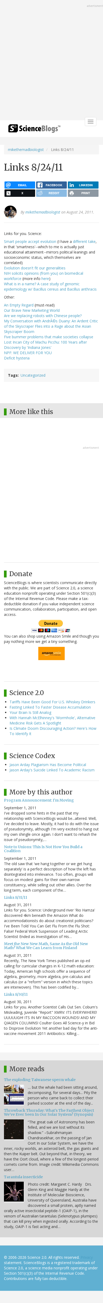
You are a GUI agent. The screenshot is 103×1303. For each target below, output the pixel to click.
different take (84, 241)
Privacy (87, 1257)
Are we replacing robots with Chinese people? (43, 315)
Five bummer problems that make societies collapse (48, 336)
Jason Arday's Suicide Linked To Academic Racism (52, 769)
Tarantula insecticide (23, 1177)
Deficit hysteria (17, 358)
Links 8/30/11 (16, 994)
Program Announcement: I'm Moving (39, 800)
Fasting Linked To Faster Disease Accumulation (50, 707)
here (45, 278)
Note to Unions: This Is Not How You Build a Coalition (43, 848)
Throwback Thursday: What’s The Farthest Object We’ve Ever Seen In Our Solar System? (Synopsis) (49, 1112)
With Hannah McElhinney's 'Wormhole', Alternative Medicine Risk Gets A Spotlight (52, 720)
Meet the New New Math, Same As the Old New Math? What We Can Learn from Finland (46, 945)
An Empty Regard (19, 305)
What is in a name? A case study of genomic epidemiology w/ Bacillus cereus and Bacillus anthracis (50, 286)
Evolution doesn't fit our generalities (34, 267)
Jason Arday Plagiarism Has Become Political (48, 764)
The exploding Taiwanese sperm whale (40, 1079)
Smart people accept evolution (30, 241)
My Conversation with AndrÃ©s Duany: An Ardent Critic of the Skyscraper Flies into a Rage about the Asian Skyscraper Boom (51, 326)
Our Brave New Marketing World (32, 310)
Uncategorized (33, 375)
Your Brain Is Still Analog (30, 712)
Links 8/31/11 (15, 897)
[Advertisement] (51, 60)
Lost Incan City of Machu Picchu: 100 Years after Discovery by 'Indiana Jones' (45, 345)
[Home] (34, 130)
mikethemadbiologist (26, 149)
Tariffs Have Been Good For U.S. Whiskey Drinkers (52, 701)
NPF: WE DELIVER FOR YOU (28, 352)
